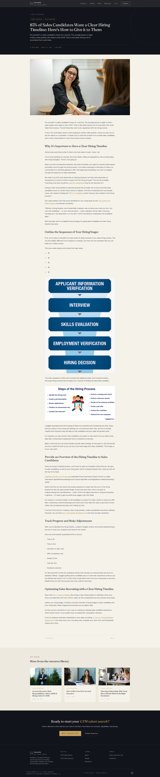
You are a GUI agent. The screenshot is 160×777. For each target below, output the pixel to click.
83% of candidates (76, 193)
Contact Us (112, 758)
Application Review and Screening (57, 477)
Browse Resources (91, 733)
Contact (125, 3)
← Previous (49, 638)
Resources (107, 3)
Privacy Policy (89, 772)
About (99, 3)
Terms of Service (101, 772)
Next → (112, 638)
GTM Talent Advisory (67, 758)
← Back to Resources (37, 14)
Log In (116, 3)
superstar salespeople (76, 183)
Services (83, 3)
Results (92, 3)
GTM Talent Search (66, 755)
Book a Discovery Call (70, 733)
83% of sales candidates (61, 595)
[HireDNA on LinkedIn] (132, 773)
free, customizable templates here (74, 513)
